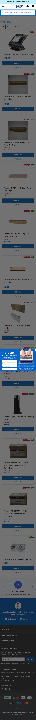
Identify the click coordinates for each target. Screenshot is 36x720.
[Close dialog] (35, 349)
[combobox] (18, 12)
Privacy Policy (24, 369)
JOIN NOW (9, 369)
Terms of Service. (30, 369)
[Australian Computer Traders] (18, 6)
